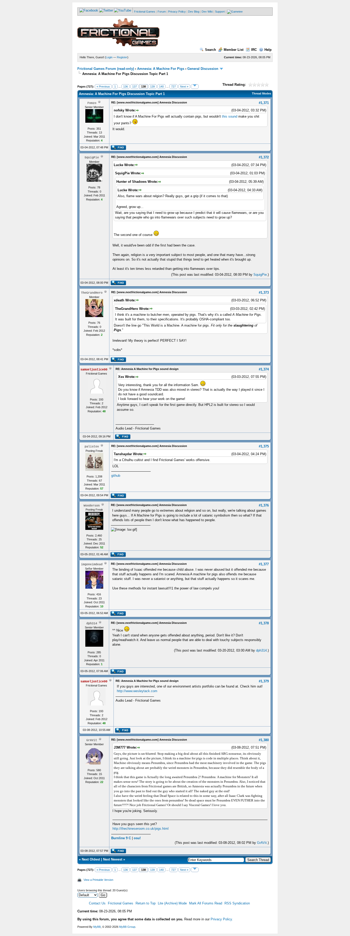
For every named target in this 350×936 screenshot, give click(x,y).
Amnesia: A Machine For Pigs (160, 69)
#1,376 (264, 505)
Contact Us (97, 903)
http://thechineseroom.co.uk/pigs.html (140, 828)
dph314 (261, 650)
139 (152, 86)
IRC (254, 50)
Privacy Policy (177, 11)
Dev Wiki (207, 11)
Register (122, 57)
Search (210, 50)
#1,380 (264, 740)
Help (268, 50)
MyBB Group (127, 926)
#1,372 (264, 157)
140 (161, 86)
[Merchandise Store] (235, 11)
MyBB (97, 926)
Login (109, 57)
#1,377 (264, 564)
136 (125, 86)
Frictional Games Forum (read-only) (105, 69)
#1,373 (264, 292)
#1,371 (264, 103)
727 (173, 86)
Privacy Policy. (222, 919)
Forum (162, 11)
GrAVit (262, 843)
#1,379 (264, 681)
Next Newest (112, 859)
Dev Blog (193, 11)
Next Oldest (91, 859)
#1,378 (264, 623)
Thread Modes (261, 93)
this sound (229, 116)
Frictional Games (144, 11)
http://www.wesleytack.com (137, 691)
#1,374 (264, 369)
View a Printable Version (98, 879)
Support (220, 11)
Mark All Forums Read (205, 903)
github (115, 475)
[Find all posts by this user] (118, 148)
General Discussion (202, 69)
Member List (233, 50)
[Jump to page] (195, 86)
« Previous (103, 86)
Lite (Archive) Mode (172, 903)
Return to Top (146, 903)
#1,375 (264, 446)
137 (134, 86)
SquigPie (260, 274)
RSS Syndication (237, 903)
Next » (184, 86)
